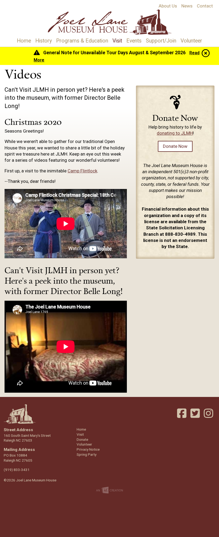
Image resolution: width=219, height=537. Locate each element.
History (43, 41)
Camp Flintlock (82, 170)
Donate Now (175, 146)
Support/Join (161, 41)
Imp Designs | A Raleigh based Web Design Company (110, 490)
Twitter (195, 413)
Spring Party (86, 454)
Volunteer (191, 41)
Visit (117, 41)
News (187, 6)
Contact (205, 6)
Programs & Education (82, 41)
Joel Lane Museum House (110, 22)
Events (134, 41)
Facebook (182, 413)
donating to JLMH (175, 133)
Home (24, 41)
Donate (82, 439)
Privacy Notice (88, 449)
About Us (168, 6)
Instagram (209, 413)
